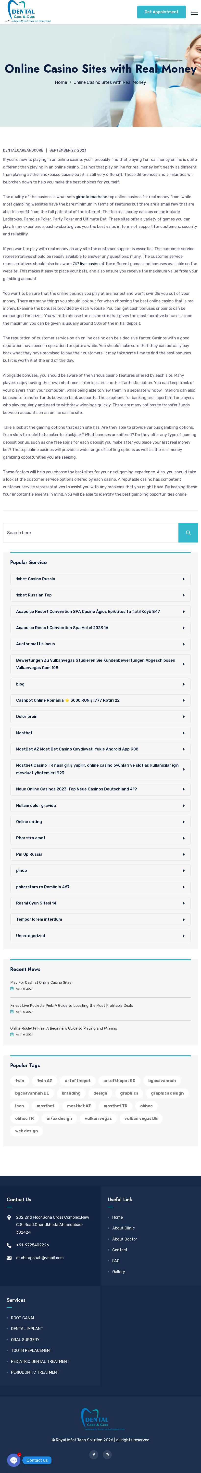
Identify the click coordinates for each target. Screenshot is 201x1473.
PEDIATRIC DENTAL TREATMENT (40, 1361)
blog (20, 684)
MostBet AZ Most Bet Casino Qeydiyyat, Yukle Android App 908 (77, 749)
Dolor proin (27, 716)
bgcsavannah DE (32, 1093)
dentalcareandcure (23, 150)
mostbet (45, 1106)
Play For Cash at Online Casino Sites (41, 982)
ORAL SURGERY (25, 1339)
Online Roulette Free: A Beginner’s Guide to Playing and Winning (63, 1028)
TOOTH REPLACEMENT (31, 1350)
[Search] (188, 533)
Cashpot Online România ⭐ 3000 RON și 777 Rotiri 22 (68, 700)
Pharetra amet (30, 838)
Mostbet (24, 733)
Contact (119, 1250)
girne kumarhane (91, 196)
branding (71, 1093)
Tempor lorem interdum (39, 919)
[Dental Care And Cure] (27, 12)
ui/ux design (59, 1118)
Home (117, 1217)
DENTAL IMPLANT (27, 1328)
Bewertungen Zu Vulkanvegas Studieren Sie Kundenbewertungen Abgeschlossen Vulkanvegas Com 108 (95, 664)
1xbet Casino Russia (35, 579)
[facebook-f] (93, 1454)
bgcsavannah (162, 1080)
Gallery (118, 1271)
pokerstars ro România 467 (43, 887)
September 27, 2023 (68, 150)
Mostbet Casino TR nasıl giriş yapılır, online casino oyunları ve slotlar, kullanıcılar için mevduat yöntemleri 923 (97, 769)
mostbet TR (115, 1106)
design (100, 1093)
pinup (21, 870)
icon (19, 1106)
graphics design (167, 1093)
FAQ (116, 1260)
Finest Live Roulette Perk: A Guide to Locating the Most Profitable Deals (71, 1005)
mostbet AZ (79, 1106)
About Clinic (123, 1228)
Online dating (29, 821)
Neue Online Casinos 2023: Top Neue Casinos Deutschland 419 (76, 789)
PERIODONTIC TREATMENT (35, 1372)
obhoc (146, 1106)
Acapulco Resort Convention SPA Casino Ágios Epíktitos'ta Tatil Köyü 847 (88, 611)
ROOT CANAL (23, 1318)
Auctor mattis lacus (35, 644)
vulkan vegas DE (141, 1118)
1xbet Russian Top (34, 595)
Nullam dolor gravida (36, 805)
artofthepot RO (119, 1080)
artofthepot (78, 1080)
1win (19, 1080)
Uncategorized (30, 935)
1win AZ (44, 1080)
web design (26, 1131)
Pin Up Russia (29, 854)
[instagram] (107, 1454)
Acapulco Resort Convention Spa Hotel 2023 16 (62, 627)
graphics (129, 1093)
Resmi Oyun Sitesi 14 (36, 903)
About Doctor (124, 1239)
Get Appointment (161, 12)
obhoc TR (24, 1118)
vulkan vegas (98, 1118)
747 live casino (86, 263)
